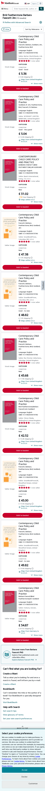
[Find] (41, 9)
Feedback (43, 285)
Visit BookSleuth (10, 702)
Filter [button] (7, 29)
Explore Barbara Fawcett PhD (23, 660)
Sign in (34, 3)
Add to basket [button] (22, 88)
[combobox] (26, 9)
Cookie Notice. (19, 761)
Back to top (22, 728)
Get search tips (9, 711)
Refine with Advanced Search (18, 22)
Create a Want (9, 684)
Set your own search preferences (17, 718)
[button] (36, 83)
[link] (40, 22)
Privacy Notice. (7, 766)
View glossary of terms (13, 714)
